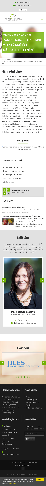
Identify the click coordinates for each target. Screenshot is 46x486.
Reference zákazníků (34, 408)
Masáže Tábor (32, 474)
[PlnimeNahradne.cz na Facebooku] (23, 468)
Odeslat (30, 439)
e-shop (24, 10)
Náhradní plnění (32, 400)
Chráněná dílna (8, 182)
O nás (28, 397)
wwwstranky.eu (26, 465)
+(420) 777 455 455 (23, 2)
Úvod (3, 59)
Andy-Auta (10, 474)
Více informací (13, 483)
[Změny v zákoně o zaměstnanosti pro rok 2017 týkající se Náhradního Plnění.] (23, 148)
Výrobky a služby (32, 402)
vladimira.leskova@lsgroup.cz (24, 323)
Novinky (9, 59)
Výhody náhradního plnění (12, 178)
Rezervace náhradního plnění (14, 171)
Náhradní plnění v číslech (12, 175)
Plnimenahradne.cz (19, 462)
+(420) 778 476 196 (24, 320)
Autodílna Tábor (21, 474)
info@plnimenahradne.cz (23, 5)
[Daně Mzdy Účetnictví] (23, 364)
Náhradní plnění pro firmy (12, 167)
